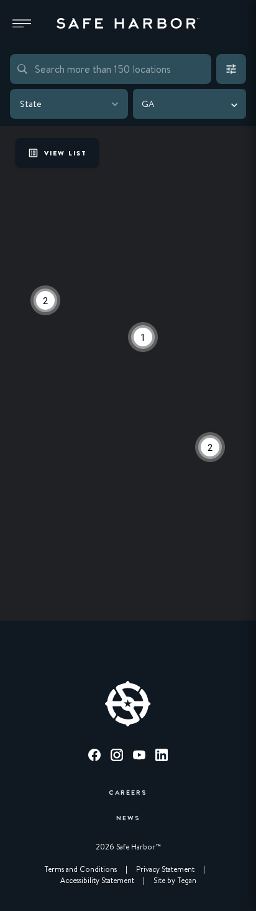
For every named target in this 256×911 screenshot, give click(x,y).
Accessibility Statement (97, 881)
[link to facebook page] (94, 757)
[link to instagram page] (117, 757)
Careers (128, 792)
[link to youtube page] (139, 757)
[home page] (128, 23)
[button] (21, 23)
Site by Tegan (174, 881)
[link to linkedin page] (161, 757)
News (128, 817)
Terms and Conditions (80, 869)
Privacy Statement (165, 869)
